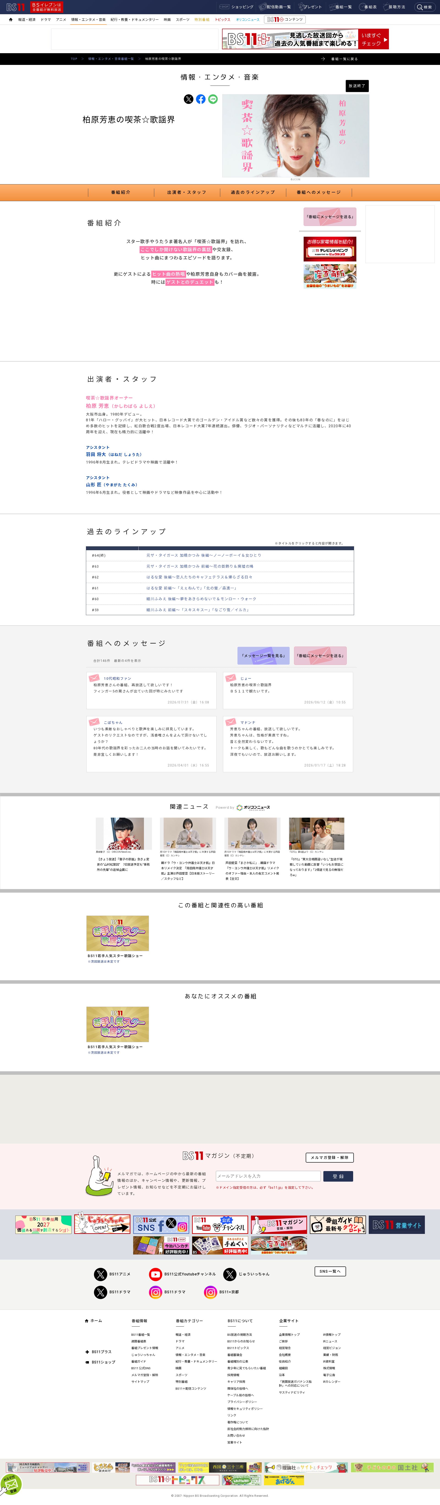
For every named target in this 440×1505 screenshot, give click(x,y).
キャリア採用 (236, 1381)
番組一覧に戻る (344, 59)
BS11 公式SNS (141, 1368)
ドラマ (46, 20)
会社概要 (285, 1355)
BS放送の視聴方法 (239, 1334)
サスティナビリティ (292, 1392)
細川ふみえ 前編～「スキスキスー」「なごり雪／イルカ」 (198, 610)
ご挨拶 (283, 1341)
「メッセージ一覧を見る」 (263, 656)
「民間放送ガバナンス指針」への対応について (295, 1383)
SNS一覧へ (330, 1271)
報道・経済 (27, 20)
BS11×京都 (229, 1292)
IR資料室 (329, 1361)
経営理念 (285, 1348)
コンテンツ (285, 20)
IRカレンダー (332, 1381)
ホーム (96, 1321)
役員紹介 (285, 1361)
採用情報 (233, 1375)
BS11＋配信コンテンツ (191, 1388)
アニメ (61, 20)
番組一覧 (344, 7)
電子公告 (329, 1375)
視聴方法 (397, 7)
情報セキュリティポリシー (245, 1409)
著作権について (237, 1422)
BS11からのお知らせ (241, 1341)
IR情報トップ (332, 1334)
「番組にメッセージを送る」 (330, 217)
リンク (231, 1415)
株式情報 (329, 1368)
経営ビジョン (332, 1348)
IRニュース (330, 1341)
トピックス (222, 20)
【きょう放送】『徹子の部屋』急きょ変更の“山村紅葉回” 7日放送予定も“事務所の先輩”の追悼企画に (123, 865)
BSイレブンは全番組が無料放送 (46, 7)
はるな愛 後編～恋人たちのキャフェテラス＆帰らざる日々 (199, 577)
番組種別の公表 (237, 1361)
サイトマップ (140, 1381)
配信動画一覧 (279, 7)
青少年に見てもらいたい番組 (246, 1368)
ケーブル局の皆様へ (240, 1395)
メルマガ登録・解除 (330, 1157)
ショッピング (242, 7)
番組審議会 (234, 1355)
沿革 (282, 1375)
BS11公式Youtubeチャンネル (190, 1274)
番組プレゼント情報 (144, 1348)
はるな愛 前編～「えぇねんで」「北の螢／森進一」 (192, 588)
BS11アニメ (120, 1274)
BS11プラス (102, 1352)
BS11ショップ (103, 1362)
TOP (74, 59)
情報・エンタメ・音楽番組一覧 (111, 59)
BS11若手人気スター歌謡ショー (115, 956)
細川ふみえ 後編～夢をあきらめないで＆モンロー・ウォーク (201, 599)
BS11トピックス (238, 1348)
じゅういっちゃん (254, 1274)
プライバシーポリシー (242, 1402)
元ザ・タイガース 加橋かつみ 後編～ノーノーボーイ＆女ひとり (203, 555)
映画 (167, 20)
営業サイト (234, 1442)
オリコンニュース (247, 20)
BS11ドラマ (120, 1292)
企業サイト (289, 1321)
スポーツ (183, 20)
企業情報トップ (289, 1334)
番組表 (370, 7)
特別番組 (202, 20)
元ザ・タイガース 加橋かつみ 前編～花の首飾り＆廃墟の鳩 (200, 566)
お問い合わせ (236, 1435)
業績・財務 (330, 1355)
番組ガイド (138, 1361)
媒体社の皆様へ (237, 1388)
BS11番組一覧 (140, 1334)
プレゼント (313, 7)
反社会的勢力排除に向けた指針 (248, 1429)
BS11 (15, 7)
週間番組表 (138, 1341)
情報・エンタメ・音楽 (88, 20)
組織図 (283, 1368)
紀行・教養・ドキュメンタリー (135, 20)
